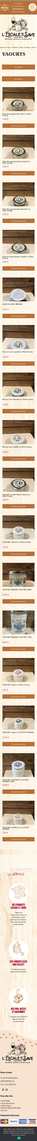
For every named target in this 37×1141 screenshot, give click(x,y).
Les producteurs (7, 1103)
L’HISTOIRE (5, 1101)
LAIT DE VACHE (18, 79)
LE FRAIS (8, 47)
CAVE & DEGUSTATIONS (10, 1108)
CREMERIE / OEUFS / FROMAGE (21, 47)
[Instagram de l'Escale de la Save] (6, 1089)
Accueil (2, 47)
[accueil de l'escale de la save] (18, 43)
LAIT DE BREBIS (18, 67)
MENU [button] (4, 7)
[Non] (35, 1134)
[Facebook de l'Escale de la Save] (2, 1089)
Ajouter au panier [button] (18, 126)
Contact (3, 1110)
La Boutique (5, 1105)
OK (19, 1138)
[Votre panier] (32, 7)
